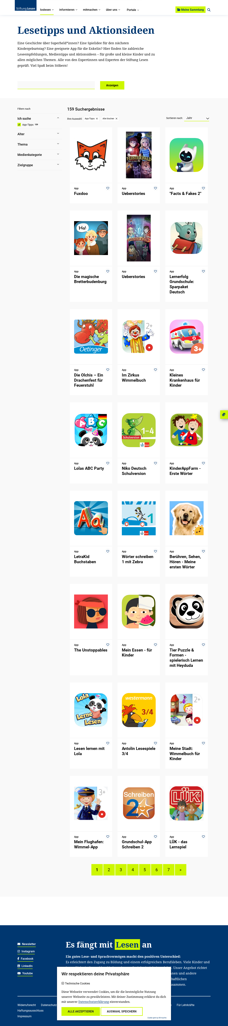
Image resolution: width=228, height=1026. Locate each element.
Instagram (28, 951)
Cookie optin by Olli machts (157, 1018)
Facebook (26, 958)
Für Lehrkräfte (185, 1005)
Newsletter (28, 944)
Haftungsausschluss (30, 1010)
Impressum (24, 1016)
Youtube (27, 973)
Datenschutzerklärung (93, 1002)
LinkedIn (27, 966)
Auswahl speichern (121, 1011)
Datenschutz (49, 1005)
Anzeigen (112, 85)
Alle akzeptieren (81, 1011)
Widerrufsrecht (26, 1005)
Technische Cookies (77, 983)
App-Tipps (27, 124)
